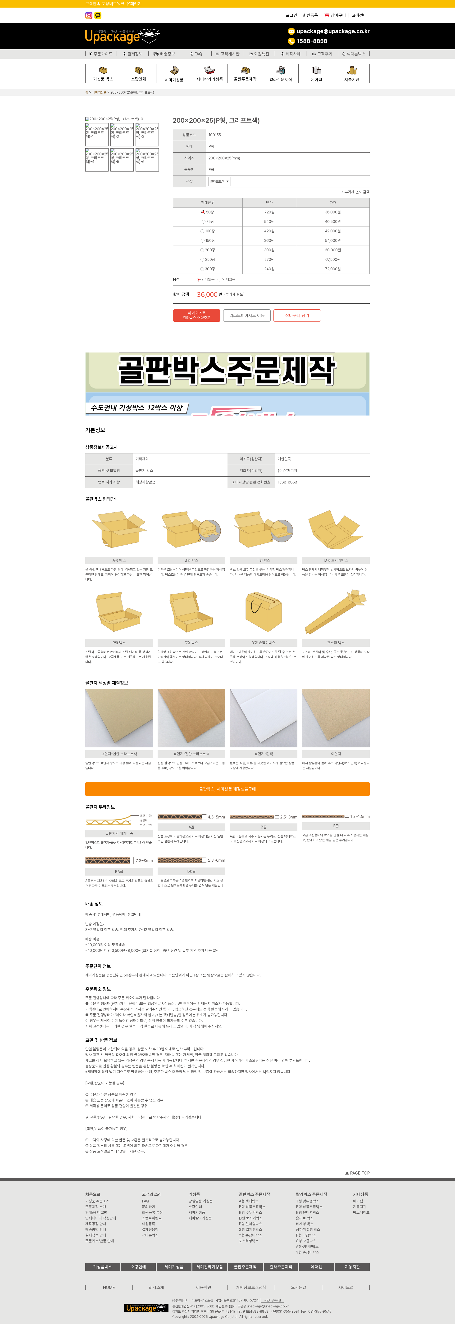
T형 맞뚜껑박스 (307, 1201)
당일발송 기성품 (201, 1201)
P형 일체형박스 (250, 1224)
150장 (210, 241)
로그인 (291, 15)
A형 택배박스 (249, 1201)
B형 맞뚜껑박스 (250, 1213)
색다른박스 (356, 53)
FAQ (198, 53)
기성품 (194, 1194)
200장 (210, 250)
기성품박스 (102, 1266)
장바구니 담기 (297, 315)
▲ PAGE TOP (357, 1173)
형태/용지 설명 (96, 1213)
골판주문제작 (245, 79)
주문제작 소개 (95, 1207)
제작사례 (293, 53)
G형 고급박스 (306, 1241)
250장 (210, 260)
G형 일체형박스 (250, 1230)
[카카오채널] (97, 15)
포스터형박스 (249, 1241)
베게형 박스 (305, 1224)
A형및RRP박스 (307, 1247)
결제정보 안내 (95, 1235)
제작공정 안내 (95, 1224)
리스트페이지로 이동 (247, 315)
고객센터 (359, 15)
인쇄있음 (229, 279)
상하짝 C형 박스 (308, 1230)
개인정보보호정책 (251, 1287)
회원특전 (261, 53)
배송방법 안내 (95, 1230)
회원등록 (310, 15)
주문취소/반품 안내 (99, 1241)
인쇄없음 (208, 279)
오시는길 (298, 1287)
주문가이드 (103, 53)
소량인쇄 (138, 79)
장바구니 (338, 15)
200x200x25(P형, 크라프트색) (132, 92)
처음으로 (92, 1194)
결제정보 (135, 53)
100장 (210, 231)
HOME (109, 1287)
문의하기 (148, 1207)
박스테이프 (361, 1213)
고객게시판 (230, 53)
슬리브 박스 (305, 1218)
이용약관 (203, 1287)
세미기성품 (174, 79)
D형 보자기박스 (251, 1218)
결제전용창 (150, 1230)
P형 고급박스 (306, 1235)
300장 (210, 269)
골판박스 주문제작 (254, 1194)
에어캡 (316, 79)
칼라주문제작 (280, 79)
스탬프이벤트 (152, 1218)
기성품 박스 (103, 79)
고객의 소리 (152, 1194)
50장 (210, 212)
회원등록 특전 (152, 1213)
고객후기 (324, 53)
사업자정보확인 (272, 1300)
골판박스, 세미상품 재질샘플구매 (227, 788)
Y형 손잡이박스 (250, 1235)
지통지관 (351, 79)
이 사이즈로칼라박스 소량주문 (196, 315)
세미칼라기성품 (209, 79)
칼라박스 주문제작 (311, 1194)
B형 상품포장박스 (252, 1207)
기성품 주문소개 (97, 1201)
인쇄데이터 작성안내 (100, 1218)
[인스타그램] (88, 15)
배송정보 (167, 53)
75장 (210, 222)
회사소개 (156, 1287)
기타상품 (360, 1194)
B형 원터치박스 (307, 1213)
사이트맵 (346, 1287)
